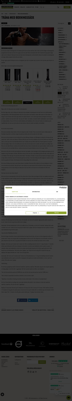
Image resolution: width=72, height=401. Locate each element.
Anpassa (35, 212)
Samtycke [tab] (15, 191)
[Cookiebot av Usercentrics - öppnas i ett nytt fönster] (60, 188)
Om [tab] (57, 191)
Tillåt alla (56, 212)
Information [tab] (36, 191)
